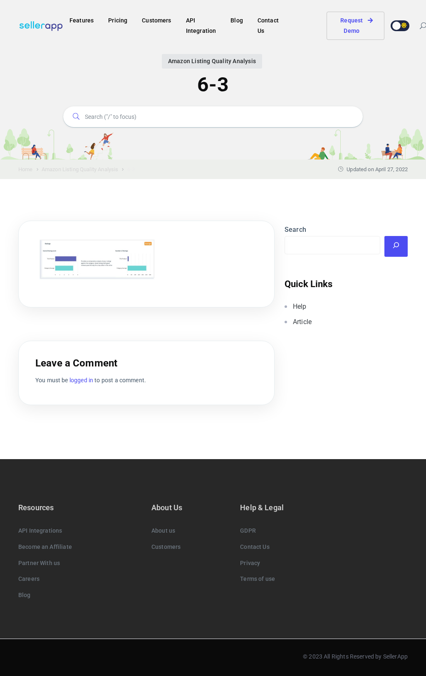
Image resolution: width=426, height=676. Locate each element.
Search (295, 230)
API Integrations (40, 530)
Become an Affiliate (45, 546)
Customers (156, 20)
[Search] (396, 246)
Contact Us (268, 25)
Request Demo (351, 25)
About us (163, 530)
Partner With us (39, 563)
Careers (29, 578)
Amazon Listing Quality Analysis (212, 61)
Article (302, 322)
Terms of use (257, 578)
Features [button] (81, 20)
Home (25, 169)
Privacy (250, 563)
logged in (81, 380)
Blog (236, 20)
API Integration (201, 25)
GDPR (248, 530)
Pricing (117, 20)
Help (300, 306)
